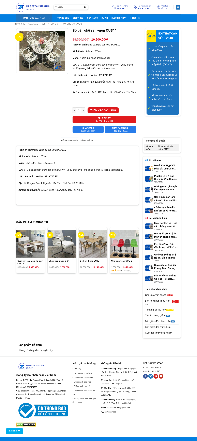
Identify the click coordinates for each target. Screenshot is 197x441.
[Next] (138, 251)
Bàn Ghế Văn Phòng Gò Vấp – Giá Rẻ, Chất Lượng (165, 277)
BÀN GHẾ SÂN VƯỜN (72, 24)
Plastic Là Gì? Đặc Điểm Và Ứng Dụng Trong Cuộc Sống (164, 178)
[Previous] (16, 251)
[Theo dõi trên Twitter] (150, 376)
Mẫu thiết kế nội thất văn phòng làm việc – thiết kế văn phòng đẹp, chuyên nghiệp (166, 225)
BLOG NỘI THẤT (118, 18)
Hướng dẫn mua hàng (83, 373)
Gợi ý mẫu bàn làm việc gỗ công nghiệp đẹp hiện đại (165, 199)
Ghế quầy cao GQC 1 (121, 261)
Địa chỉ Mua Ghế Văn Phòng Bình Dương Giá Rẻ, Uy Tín (165, 267)
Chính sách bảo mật (82, 382)
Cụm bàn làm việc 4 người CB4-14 (30, 262)
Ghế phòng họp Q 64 (59, 261)
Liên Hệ (136, 18)
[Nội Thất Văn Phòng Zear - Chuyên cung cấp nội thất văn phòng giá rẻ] (32, 7)
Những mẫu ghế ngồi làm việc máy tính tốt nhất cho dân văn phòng (166, 188)
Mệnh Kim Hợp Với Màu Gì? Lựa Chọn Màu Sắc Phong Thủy (166, 167)
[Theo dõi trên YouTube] (161, 376)
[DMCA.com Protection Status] (26, 424)
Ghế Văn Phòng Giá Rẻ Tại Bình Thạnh (165, 256)
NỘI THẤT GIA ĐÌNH (50, 24)
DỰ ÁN (105, 18)
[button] (34, 18)
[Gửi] (85, 7)
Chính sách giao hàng (83, 386)
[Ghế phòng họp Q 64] (62, 244)
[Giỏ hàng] (178, 7)
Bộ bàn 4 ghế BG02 (89, 261)
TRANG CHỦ (63, 18)
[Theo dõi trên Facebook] (145, 376)
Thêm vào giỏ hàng (103, 110)
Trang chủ (19, 24)
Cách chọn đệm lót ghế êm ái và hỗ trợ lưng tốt (164, 209)
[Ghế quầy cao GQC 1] (124, 244)
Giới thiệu (78, 18)
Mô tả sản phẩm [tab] (70, 140)
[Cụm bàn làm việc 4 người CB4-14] (30, 244)
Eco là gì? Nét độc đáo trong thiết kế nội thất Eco (166, 246)
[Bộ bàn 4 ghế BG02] (93, 244)
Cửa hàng (92, 18)
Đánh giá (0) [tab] (87, 140)
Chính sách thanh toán (83, 377)
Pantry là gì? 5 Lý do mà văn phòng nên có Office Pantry (166, 235)
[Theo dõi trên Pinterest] (155, 376)
